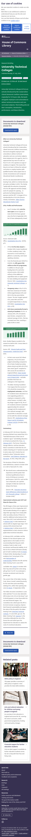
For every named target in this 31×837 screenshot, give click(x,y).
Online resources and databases (11, 795)
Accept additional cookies (6, 27)
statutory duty (8, 521)
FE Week (24, 552)
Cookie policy (14, 833)
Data (3, 785)
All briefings (5, 789)
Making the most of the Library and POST (14, 802)
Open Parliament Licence (10, 831)
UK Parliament (5, 53)
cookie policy (15, 20)
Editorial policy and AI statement (11, 774)
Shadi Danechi (23, 81)
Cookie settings (26, 27)
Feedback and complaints (9, 777)
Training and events (7, 797)
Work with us (5, 772)
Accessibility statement (8, 835)
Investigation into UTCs (14, 241)
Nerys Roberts (7, 84)
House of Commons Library (14, 44)
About (3, 770)
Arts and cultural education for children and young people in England (14, 709)
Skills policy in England (12, 679)
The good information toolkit (10, 800)
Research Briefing (6, 56)
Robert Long (6, 81)
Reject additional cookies (16, 27)
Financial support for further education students (14, 746)
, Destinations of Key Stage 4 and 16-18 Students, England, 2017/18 (17, 420)
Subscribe (8, 815)
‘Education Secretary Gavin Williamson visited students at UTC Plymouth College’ (17, 492)
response (18, 616)
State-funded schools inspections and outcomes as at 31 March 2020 (18, 375)
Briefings (4, 783)
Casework (4, 787)
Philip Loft (14, 81)
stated (15, 566)
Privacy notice (5, 833)
